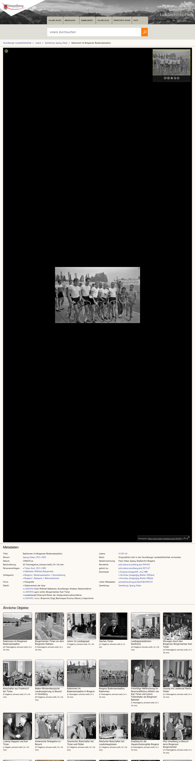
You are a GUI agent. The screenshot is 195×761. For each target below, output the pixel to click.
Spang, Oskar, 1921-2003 (34, 557)
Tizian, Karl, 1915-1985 (35, 568)
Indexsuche (70, 20)
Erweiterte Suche (122, 20)
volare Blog (103, 20)
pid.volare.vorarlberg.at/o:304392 (134, 564)
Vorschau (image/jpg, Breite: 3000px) (137, 575)
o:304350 (28, 592)
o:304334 (28, 588)
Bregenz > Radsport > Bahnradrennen (41, 578)
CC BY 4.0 (123, 553)
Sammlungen (86, 20)
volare (38, 42)
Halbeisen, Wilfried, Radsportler (38, 571)
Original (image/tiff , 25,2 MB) (134, 571)
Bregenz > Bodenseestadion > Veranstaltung (44, 575)
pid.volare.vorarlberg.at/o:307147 (134, 568)
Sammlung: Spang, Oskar (56, 42)
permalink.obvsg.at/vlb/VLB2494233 (136, 581)
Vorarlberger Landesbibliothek (17, 42)
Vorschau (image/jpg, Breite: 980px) (136, 578)
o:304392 (28, 598)
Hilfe (135, 20)
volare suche (54, 20)
